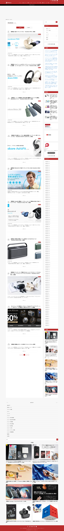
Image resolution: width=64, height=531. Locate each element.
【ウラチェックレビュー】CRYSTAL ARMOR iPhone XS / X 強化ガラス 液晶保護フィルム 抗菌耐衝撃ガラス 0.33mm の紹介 (51, 76)
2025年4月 (47, 190)
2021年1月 (47, 282)
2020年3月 (47, 300)
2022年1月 (47, 260)
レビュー (8, 415)
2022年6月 (47, 251)
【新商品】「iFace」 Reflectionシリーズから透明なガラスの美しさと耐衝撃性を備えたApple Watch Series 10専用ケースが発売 (51, 83)
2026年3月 (47, 170)
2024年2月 (47, 215)
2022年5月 (47, 253)
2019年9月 (47, 311)
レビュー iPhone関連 (10, 423)
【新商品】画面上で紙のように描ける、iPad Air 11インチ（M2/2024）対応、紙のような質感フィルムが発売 (51, 86)
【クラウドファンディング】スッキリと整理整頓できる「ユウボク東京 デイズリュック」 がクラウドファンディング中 (51, 55)
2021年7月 (47, 271)
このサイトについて (30, 528)
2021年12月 (47, 262)
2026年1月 (47, 174)
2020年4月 (47, 298)
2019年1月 (47, 325)
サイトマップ (35, 528)
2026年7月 (47, 163)
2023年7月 (47, 228)
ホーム (21, 528)
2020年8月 (47, 291)
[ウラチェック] (8, 2)
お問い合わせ (25, 528)
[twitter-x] (51, 0)
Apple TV (8, 405)
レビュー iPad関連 (10, 421)
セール (47, 32)
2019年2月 (47, 323)
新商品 (47, 37)
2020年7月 (47, 293)
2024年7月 (47, 206)
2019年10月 (47, 309)
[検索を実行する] (56, 22)
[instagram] (52, 0)
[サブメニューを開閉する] (56, 28)
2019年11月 (47, 307)
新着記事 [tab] (20, 27)
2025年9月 (47, 181)
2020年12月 (47, 284)
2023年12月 (47, 219)
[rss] (56, 0)
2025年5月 (47, 188)
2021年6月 (47, 273)
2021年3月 (47, 278)
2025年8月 (47, 183)
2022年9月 (47, 246)
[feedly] (54, 0)
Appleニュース (48, 28)
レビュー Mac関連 (10, 425)
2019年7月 (47, 314)
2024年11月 (47, 199)
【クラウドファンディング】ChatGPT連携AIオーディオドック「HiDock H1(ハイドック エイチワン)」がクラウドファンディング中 (51, 51)
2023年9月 (47, 224)
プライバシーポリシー (40, 528)
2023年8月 (47, 226)
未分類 (47, 39)
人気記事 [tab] (28, 27)
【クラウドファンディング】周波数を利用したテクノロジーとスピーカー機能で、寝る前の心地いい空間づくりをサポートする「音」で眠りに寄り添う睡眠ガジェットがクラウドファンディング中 (51, 60)
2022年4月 (47, 255)
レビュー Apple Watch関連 (11, 419)
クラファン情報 (48, 30)
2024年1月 (47, 217)
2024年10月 (47, 201)
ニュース (8, 413)
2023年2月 (47, 237)
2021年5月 (47, 275)
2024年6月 (47, 208)
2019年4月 (47, 320)
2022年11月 (47, 242)
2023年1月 (47, 239)
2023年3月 (47, 235)
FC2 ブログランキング (48, 127)
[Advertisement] (32, 12)
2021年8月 (47, 269)
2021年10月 (47, 266)
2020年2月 (47, 302)
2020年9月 (47, 289)
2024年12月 (47, 197)
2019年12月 (47, 305)
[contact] (57, 0)
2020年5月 (47, 296)
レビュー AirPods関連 (10, 417)
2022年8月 (47, 248)
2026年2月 (47, 172)
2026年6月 (47, 165)
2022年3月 (47, 257)
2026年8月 (47, 161)
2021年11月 (47, 264)
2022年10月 (47, 244)
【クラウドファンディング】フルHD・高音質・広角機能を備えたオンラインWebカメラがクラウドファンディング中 (51, 72)
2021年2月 (47, 280)
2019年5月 (47, 318)
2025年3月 (47, 192)
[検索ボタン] (57, 2)
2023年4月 (47, 233)
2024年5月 (47, 210)
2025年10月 (47, 179)
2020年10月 (47, 287)
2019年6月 (47, 316)
